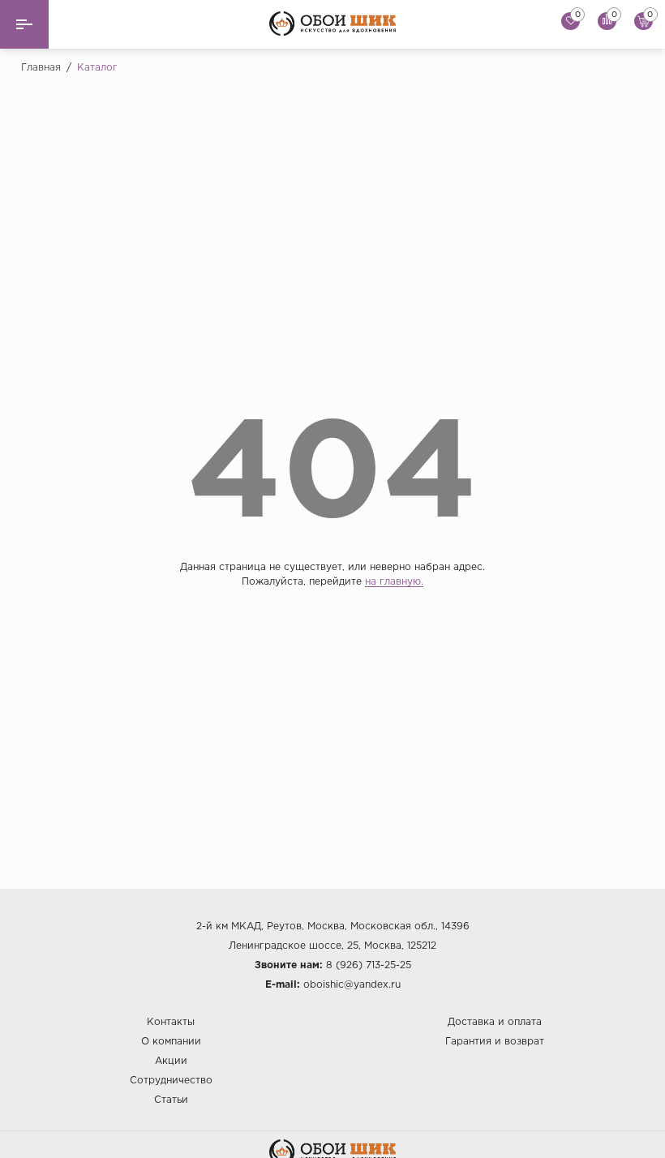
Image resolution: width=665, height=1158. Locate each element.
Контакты (171, 1022)
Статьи (171, 1100)
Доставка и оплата (495, 1022)
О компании (171, 1041)
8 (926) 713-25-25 (368, 965)
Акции (171, 1061)
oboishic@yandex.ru (352, 984)
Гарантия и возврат (494, 1041)
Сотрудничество (171, 1080)
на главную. (394, 581)
